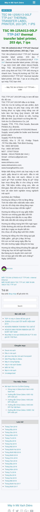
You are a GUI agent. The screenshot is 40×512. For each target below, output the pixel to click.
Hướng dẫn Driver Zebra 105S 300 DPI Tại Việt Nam (20, 406)
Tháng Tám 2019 (11, 426)
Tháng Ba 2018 (10, 475)
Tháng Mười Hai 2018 (13, 449)
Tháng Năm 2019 (11, 435)
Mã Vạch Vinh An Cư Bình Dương (17, 386)
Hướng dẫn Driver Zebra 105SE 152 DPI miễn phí (21, 411)
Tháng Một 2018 (11, 481)
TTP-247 (13, 34)
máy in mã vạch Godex (13, 364)
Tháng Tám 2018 (11, 461)
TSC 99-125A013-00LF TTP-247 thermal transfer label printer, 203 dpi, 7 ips (18, 19)
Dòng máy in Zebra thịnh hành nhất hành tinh (20, 390)
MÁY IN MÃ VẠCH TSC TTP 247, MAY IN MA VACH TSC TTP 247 (18, 283)
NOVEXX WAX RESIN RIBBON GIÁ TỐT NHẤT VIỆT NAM (20, 330)
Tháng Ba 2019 (10, 441)
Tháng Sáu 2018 (11, 466)
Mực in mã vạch (10, 370)
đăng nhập (12, 293)
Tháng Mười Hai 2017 (13, 483)
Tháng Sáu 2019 (11, 432)
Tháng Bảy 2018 (11, 463)
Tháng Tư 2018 (10, 472)
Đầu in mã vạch (10, 353)
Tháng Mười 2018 (11, 455)
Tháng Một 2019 (11, 446)
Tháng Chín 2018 (11, 458)
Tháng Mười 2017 (11, 486)
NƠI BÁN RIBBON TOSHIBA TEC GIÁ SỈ (20, 326)
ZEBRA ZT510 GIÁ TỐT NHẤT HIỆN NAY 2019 (20, 322)
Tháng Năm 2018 (11, 469)
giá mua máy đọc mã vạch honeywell (18, 356)
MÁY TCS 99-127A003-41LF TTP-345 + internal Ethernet (19, 278)
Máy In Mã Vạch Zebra (14, 2)
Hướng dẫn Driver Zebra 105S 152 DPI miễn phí (20, 395)
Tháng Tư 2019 (10, 438)
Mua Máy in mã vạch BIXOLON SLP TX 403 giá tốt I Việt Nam (21, 335)
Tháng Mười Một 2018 (13, 452)
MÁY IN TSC (7, 10)
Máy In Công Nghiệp (12, 361)
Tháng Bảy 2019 (11, 429)
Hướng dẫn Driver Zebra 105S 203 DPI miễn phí (20, 400)
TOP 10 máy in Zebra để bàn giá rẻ (17, 318)
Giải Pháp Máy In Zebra (13, 359)
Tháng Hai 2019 (11, 444)
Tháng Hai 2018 (11, 478)
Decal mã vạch (10, 350)
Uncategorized (10, 373)
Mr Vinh (10, 268)
